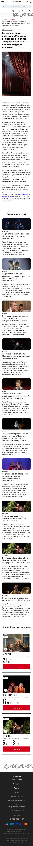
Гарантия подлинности (16, 811)
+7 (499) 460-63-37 (16, 819)
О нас (17, 792)
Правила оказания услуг (16, 800)
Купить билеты (16, 667)
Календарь (4, 11)
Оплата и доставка (16, 796)
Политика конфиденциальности (16, 805)
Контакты (16, 815)
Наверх (27, 775)
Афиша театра (16, 11)
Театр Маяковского (16, 1)
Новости (25, 11)
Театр (16, 788)
